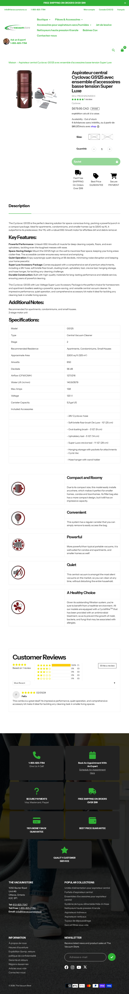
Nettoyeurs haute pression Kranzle (82, 908)
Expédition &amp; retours (22, 951)
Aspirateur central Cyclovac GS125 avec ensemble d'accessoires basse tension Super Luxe (65, 62)
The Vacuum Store (23, 986)
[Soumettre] (112, 957)
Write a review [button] (107, 665)
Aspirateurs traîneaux (75, 912)
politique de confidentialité (22, 955)
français (121, 9)
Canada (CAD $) (106, 9)
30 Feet (94, 137)
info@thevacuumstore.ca (15, 9)
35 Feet (107, 137)
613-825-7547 (20, 904)
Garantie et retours (18, 960)
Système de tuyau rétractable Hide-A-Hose (86, 904)
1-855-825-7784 (38, 9)
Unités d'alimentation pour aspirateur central (87, 888)
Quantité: (81, 148)
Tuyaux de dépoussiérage (77, 920)
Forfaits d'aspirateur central (78, 892)
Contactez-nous (17, 972)
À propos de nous (18, 943)
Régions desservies (18, 964)
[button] (78, 99)
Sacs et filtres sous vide (76, 925)
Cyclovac (76, 103)
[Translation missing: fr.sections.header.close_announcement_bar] (125, 3)
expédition (77, 113)
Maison (12, 62)
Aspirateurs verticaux (75, 916)
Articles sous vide (17, 968)
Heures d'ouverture (18, 947)
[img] (29, 692)
